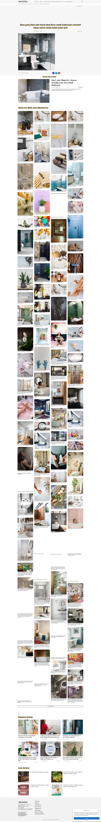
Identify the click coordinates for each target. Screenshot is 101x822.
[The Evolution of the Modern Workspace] (23, 777)
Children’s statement (39, 813)
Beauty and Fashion (56, 1)
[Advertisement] (50, 14)
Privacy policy (38, 806)
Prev (37, 31)
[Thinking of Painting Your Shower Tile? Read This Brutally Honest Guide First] (50, 727)
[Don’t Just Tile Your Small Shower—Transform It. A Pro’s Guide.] (28, 727)
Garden (41, 1)
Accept (86, 818)
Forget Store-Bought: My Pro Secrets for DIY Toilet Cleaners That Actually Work (27, 759)
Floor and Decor (68, 1)
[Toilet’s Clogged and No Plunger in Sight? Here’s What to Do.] (50, 749)
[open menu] (82, 1)
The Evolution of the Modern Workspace (39, 772)
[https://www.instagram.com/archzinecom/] (74, 806)
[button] (98, 810)
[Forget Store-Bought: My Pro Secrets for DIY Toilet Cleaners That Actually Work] (28, 749)
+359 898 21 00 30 (23, 812)
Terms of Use (38, 804)
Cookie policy (38, 808)
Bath (19, 713)
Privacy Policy (87, 820)
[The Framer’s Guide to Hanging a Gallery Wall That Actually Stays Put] (56, 790)
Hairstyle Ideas (47, 1)
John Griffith (56, 87)
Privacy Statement (39, 812)
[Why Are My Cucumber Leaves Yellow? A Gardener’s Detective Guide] (56, 777)
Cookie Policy (38, 810)
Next (41, 31)
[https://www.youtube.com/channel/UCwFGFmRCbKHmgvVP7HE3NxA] (76, 806)
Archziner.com (23, 2)
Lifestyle (36, 1)
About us (37, 803)
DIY (63, 1)
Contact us (37, 801)
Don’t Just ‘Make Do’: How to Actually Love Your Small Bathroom (64, 82)
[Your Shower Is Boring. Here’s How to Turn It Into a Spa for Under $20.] (73, 749)
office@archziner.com (21, 815)
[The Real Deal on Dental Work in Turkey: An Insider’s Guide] (23, 790)
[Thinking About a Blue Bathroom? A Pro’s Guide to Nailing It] (73, 727)
